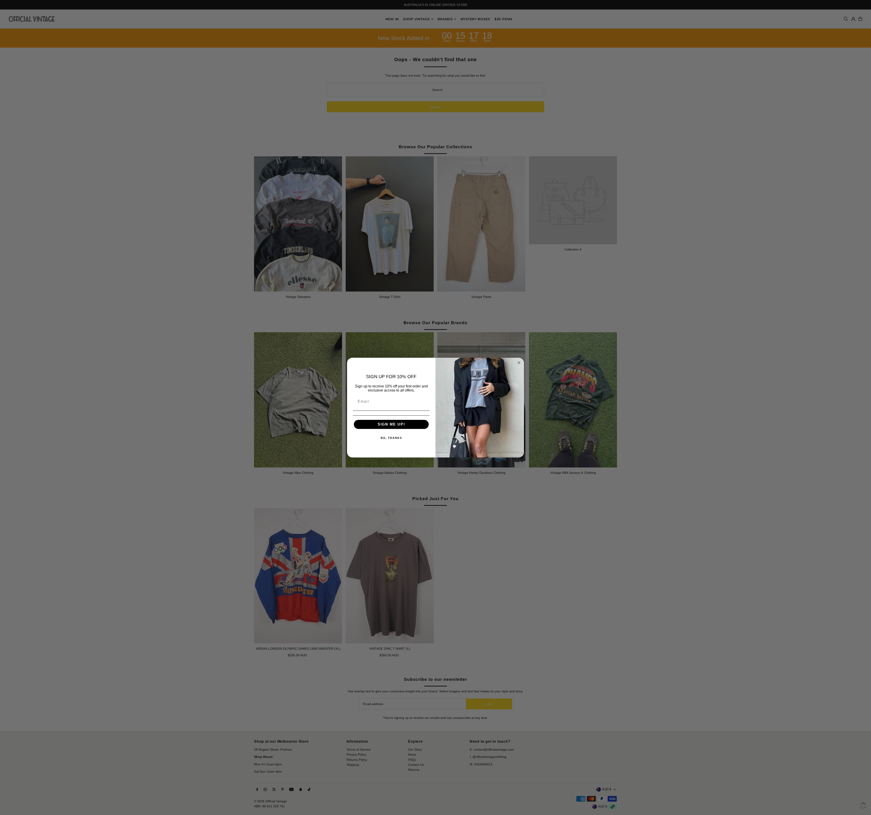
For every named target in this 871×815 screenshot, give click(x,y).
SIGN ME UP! (391, 424)
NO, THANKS (391, 438)
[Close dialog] (519, 362)
